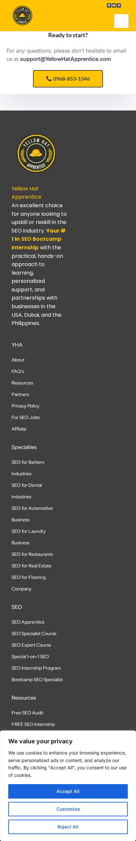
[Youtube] (114, 5)
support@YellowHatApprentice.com (65, 59)
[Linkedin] (119, 5)
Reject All (68, 826)
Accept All (68, 791)
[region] (68, 785)
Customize (68, 809)
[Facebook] (109, 5)
